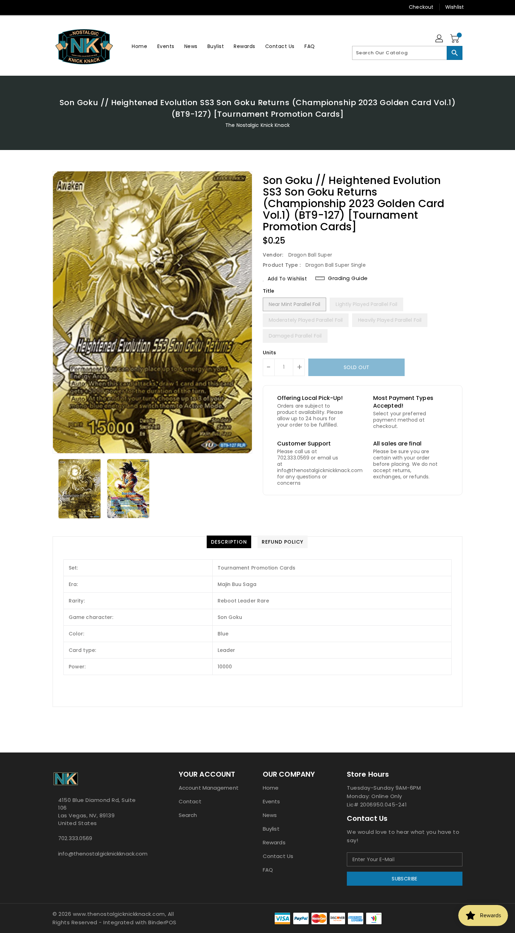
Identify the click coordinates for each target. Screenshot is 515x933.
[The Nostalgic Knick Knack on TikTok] (109, 7)
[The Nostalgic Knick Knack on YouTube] (82, 7)
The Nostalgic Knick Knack (257, 125)
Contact (190, 801)
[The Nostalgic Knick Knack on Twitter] (56, 7)
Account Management (209, 787)
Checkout (421, 7)
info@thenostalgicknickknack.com (101, 853)
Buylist (271, 828)
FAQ (268, 869)
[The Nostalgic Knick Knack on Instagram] (69, 7)
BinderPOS (162, 922)
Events (271, 801)
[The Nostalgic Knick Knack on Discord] (96, 7)
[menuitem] (139, 46)
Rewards (274, 842)
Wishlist (454, 7)
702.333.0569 (75, 838)
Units (269, 352)
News (270, 815)
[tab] (229, 542)
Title (269, 290)
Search (188, 815)
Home (271, 787)
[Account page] (440, 39)
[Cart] (455, 39)
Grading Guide (348, 278)
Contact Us (278, 856)
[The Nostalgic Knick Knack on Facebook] (42, 7)
